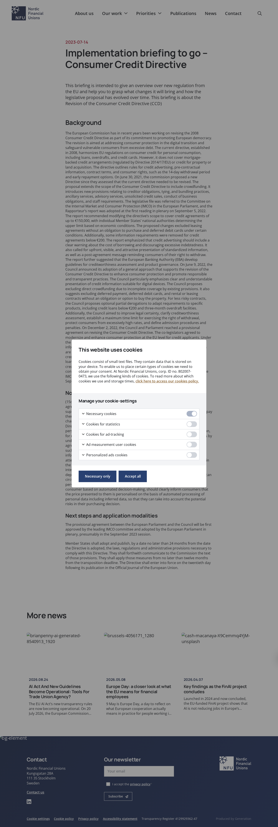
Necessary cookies (100, 413)
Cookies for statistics (102, 424)
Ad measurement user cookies (110, 444)
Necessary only (97, 476)
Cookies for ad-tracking (104, 434)
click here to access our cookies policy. (167, 381)
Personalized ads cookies (106, 455)
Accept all (133, 476)
